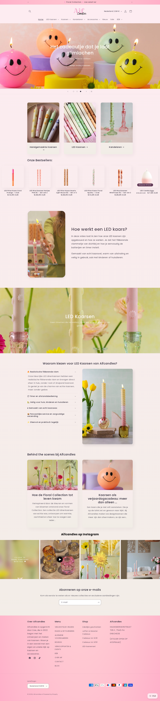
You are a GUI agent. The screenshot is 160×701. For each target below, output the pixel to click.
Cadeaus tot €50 (90, 642)
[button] (29, 11)
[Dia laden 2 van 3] (77, 91)
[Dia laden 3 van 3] (80, 91)
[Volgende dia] (86, 91)
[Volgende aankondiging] (131, 2)
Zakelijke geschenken (91, 627)
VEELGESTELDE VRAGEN (64, 627)
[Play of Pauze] (31, 273)
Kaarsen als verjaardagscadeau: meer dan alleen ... (107, 498)
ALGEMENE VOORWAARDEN (61, 636)
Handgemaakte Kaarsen (43, 147)
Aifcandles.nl (38, 694)
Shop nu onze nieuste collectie (80, 60)
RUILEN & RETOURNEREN (64, 631)
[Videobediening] (46, 273)
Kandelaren (115, 147)
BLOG (57, 666)
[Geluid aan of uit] (55, 273)
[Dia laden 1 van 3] (73, 91)
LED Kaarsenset (89, 646)
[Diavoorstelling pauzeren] (92, 91)
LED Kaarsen (79, 147)
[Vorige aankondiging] (28, 2)
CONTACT (59, 661)
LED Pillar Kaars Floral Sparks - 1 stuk (93, 192)
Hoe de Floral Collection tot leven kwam (52, 496)
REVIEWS (58, 642)
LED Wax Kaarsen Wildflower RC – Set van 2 (120, 192)
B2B (56, 653)
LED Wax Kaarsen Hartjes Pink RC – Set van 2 (40, 192)
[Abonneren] (98, 602)
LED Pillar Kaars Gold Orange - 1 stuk (13, 192)
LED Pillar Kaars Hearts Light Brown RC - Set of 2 (66, 192)
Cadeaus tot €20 (90, 638)
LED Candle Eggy (147, 191)
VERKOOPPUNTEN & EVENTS (63, 647)
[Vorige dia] (67, 91)
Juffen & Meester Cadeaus (90, 632)
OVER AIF (58, 657)
